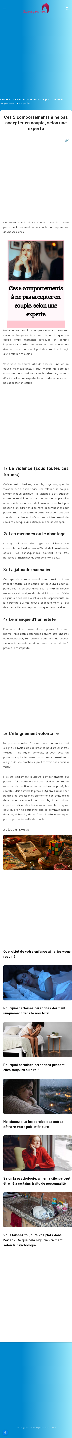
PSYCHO (5, 99)
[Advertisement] (36, 55)
